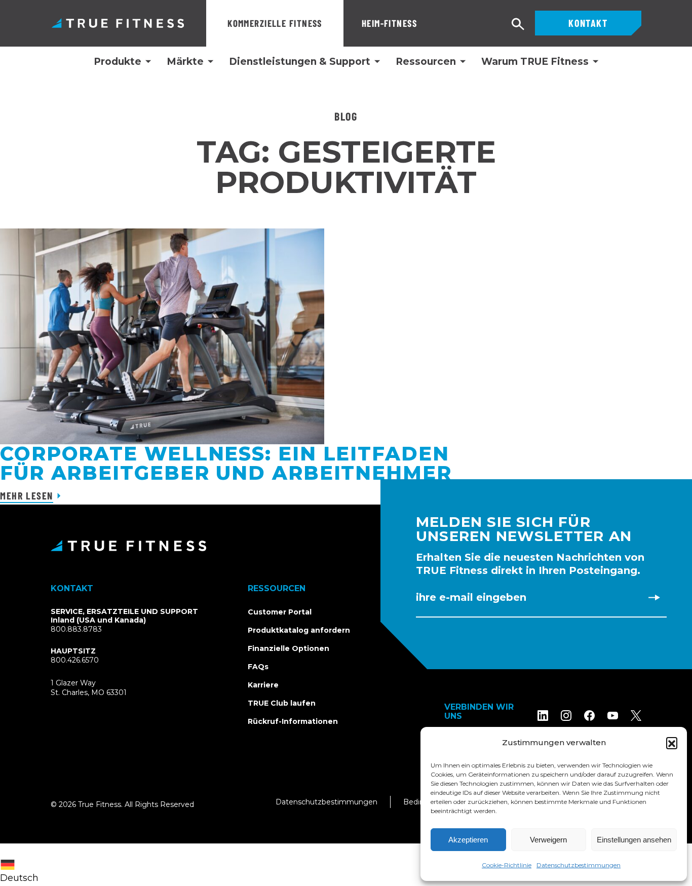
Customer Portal (280, 612)
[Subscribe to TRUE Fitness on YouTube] (612, 715)
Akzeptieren (468, 839)
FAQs (258, 666)
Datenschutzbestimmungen (578, 865)
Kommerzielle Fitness (274, 23)
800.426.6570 (75, 660)
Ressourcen (426, 61)
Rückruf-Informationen (293, 721)
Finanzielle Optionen (288, 648)
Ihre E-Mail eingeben (471, 597)
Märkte (185, 61)
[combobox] (22, 864)
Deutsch (19, 877)
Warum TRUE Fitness (535, 61)
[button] (672, 743)
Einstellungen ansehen (634, 839)
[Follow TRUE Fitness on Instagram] (566, 715)
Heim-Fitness (389, 23)
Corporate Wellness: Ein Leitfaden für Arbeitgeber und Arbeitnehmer (226, 463)
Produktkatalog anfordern (299, 630)
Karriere (263, 684)
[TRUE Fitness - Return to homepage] (346, 545)
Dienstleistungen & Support (299, 61)
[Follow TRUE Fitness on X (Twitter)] (636, 715)
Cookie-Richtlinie (506, 865)
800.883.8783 (76, 629)
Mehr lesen (26, 495)
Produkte (117, 61)
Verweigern (548, 839)
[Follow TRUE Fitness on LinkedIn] (542, 715)
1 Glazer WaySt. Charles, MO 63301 (100, 688)
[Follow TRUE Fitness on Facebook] (589, 715)
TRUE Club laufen (282, 703)
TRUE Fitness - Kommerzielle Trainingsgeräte (118, 23)
